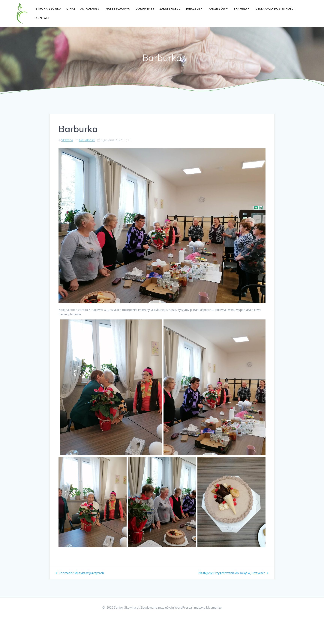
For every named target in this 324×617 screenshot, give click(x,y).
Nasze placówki (118, 8)
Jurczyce (193, 8)
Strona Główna (48, 8)
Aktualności (90, 8)
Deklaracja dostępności (275, 8)
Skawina (240, 8)
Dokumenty (145, 8)
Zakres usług (170, 8)
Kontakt (43, 18)
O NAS (70, 8)
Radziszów (217, 8)
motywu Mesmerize (208, 607)
